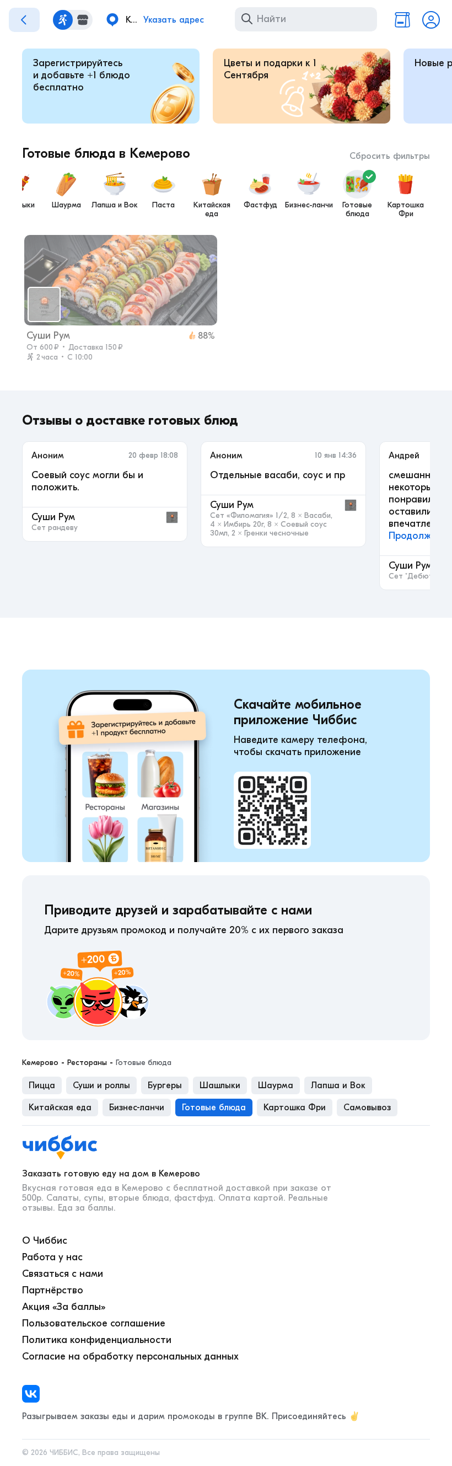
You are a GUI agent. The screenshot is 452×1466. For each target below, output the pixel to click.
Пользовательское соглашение (93, 1323)
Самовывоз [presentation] (367, 1107)
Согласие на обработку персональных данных (130, 1356)
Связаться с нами (62, 1274)
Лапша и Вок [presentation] (338, 1085)
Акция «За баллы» (63, 1307)
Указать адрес (173, 20)
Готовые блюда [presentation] (214, 1107)
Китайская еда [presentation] (60, 1107)
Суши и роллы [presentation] (101, 1085)
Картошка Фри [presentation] (294, 1107)
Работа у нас (52, 1257)
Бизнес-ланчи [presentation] (136, 1107)
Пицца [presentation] (42, 1085)
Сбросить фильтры (389, 156)
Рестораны (87, 1062)
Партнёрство (52, 1290)
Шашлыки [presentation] (220, 1085)
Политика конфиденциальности (96, 1340)
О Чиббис (44, 1240)
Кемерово (40, 1062)
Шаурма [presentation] (275, 1085)
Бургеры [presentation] (165, 1085)
